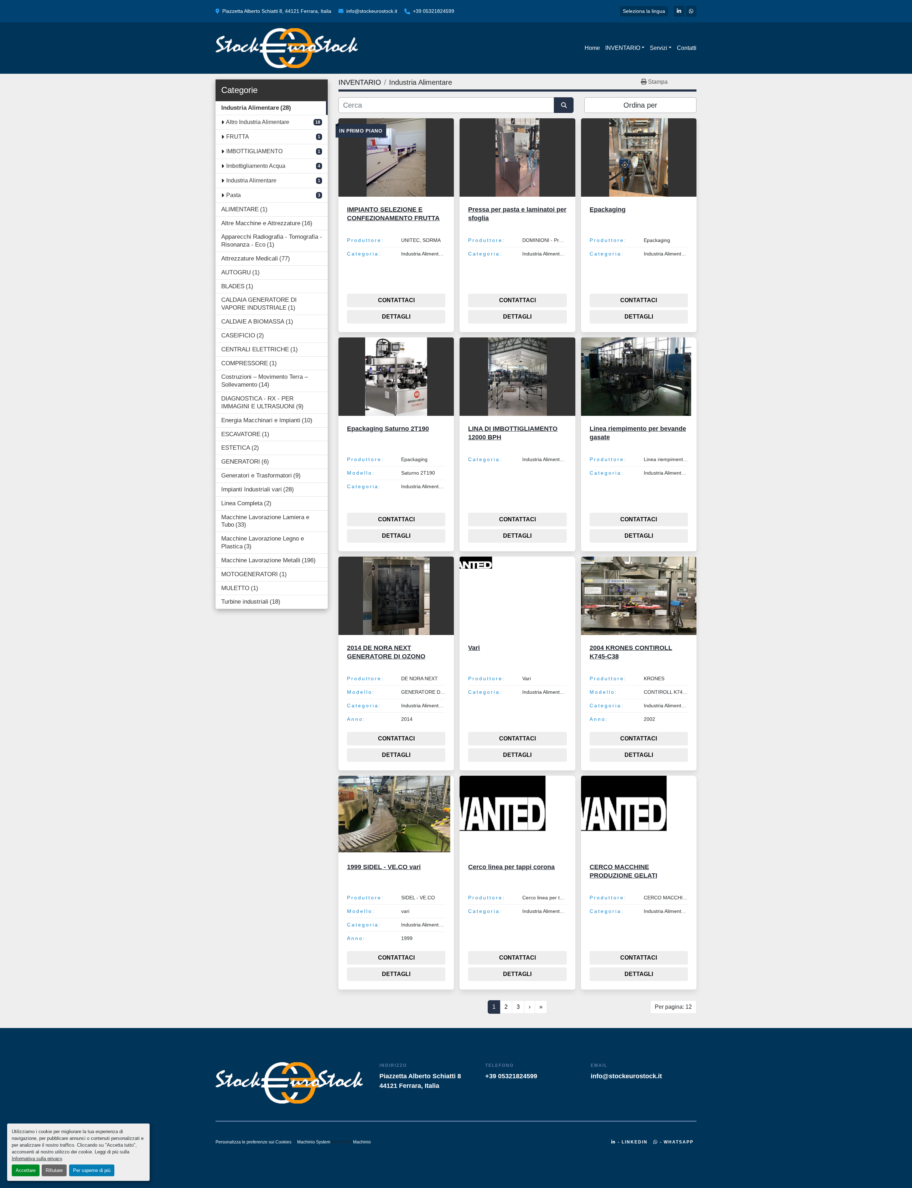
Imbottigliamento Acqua (255, 166)
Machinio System (313, 1142)
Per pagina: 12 (673, 1007)
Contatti (686, 48)
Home (592, 48)
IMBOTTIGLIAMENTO (254, 151)
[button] (624, 48)
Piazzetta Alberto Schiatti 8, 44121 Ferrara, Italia (276, 11)
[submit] (564, 105)
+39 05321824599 (433, 11)
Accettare (26, 1170)
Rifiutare (54, 1170)
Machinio (362, 1142)
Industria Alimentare (251, 180)
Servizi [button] (658, 48)
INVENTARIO (622, 48)
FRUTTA (237, 137)
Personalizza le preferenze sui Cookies (253, 1142)
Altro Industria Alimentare (257, 122)
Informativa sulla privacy (37, 1158)
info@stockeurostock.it (371, 11)
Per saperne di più (91, 1170)
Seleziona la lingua (644, 11)
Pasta (233, 195)
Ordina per (640, 105)
